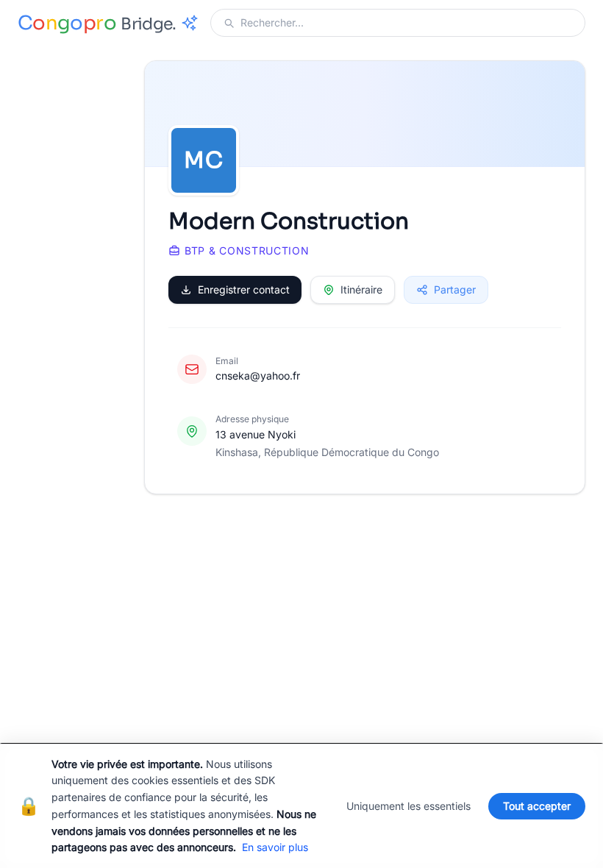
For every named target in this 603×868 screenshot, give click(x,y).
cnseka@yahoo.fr (257, 375)
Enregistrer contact (244, 289)
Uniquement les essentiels (408, 806)
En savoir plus (275, 847)
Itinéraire (361, 289)
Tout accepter (537, 806)
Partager (455, 289)
